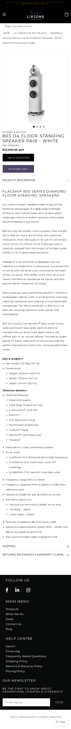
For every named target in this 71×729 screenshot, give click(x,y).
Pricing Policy (15, 671)
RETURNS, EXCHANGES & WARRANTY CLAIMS (32, 554)
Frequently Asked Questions (26, 656)
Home (6, 33)
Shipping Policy (17, 661)
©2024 (14, 716)
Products (12, 609)
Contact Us (13, 624)
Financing (13, 651)
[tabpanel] (35, 90)
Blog (9, 629)
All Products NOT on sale (30, 33)
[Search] (65, 27)
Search (11, 646)
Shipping (9, 546)
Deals (10, 619)
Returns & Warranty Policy (24, 666)
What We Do (15, 614)
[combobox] (35, 27)
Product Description (18, 180)
